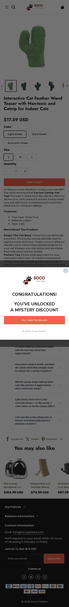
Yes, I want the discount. (34, 320)
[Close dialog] (65, 270)
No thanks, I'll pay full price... (34, 331)
